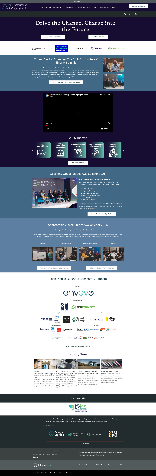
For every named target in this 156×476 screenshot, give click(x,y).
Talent (60, 454)
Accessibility (36, 472)
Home (42, 7)
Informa (35, 454)
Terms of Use (53, 472)
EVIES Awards (111, 7)
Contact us (103, 7)
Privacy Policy (45, 472)
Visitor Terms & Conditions (66, 472)
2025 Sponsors (87, 7)
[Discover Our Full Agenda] (60, 150)
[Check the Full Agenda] (42, 150)
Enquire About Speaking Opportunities (102, 214)
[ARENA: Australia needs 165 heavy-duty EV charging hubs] (89, 373)
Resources (95, 7)
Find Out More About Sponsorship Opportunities (66, 82)
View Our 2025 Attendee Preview (54, 7)
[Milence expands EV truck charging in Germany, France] (111, 372)
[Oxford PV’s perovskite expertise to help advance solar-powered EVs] (44, 374)
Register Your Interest (138, 6)
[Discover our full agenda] (78, 150)
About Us (42, 454)
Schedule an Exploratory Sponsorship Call (102, 268)
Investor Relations (51, 454)
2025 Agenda (78, 7)
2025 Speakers (69, 7)
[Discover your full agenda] (113, 150)
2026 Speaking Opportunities (53, 37)
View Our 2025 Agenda (78, 162)
